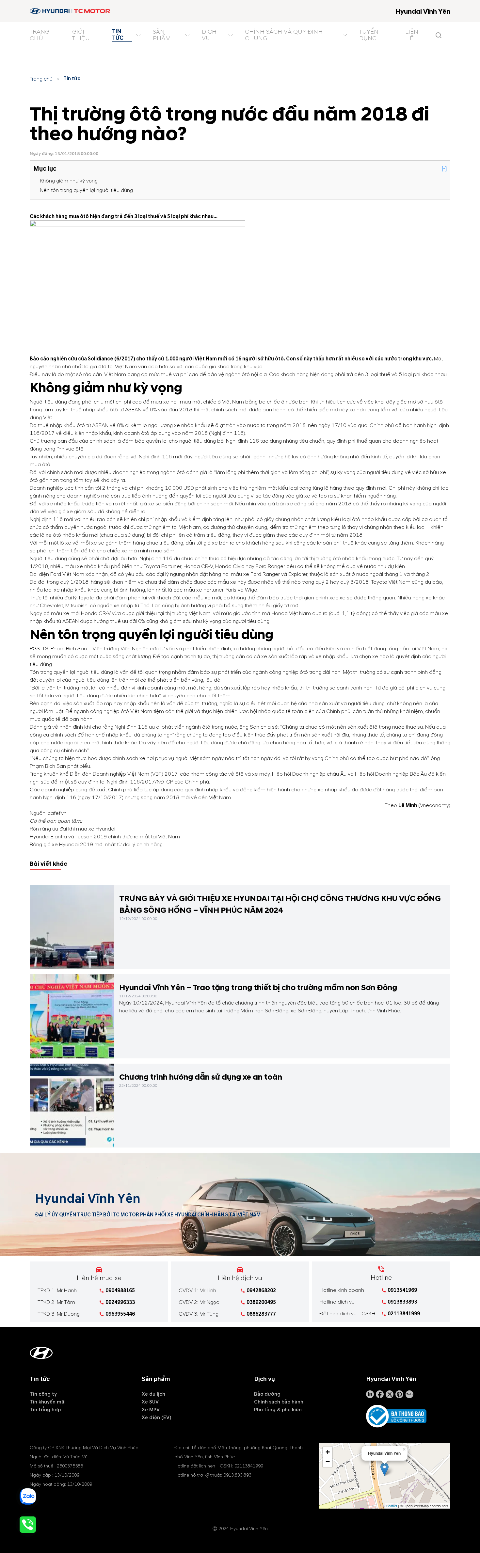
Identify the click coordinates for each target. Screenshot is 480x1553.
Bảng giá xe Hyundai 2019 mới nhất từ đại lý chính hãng (96, 844)
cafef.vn (57, 813)
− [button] (328, 1462)
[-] (444, 169)
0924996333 (120, 1302)
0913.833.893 (237, 1475)
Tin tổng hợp (45, 1409)
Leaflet (391, 1505)
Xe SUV (150, 1402)
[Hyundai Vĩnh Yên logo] (70, 11)
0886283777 (261, 1314)
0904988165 (120, 1290)
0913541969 (402, 1290)
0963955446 (120, 1314)
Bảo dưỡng (267, 1394)
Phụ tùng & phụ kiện (278, 1409)
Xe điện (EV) (156, 1417)
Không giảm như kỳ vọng (69, 181)
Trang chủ (41, 79)
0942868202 (261, 1290)
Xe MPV (151, 1409)
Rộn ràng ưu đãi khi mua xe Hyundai (72, 829)
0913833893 (402, 1302)
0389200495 (261, 1302)
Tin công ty (43, 1394)
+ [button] (328, 1452)
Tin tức (71, 78)
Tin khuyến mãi (48, 1402)
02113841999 (404, 1313)
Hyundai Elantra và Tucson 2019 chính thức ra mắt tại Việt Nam (105, 836)
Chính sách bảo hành (278, 1402)
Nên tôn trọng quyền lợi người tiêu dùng (86, 190)
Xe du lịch (153, 1394)
